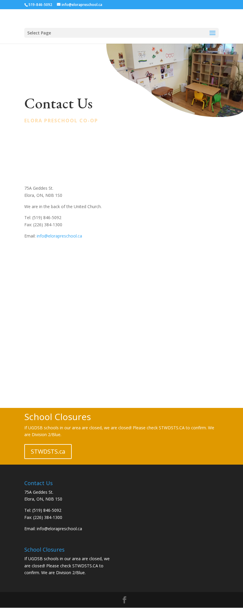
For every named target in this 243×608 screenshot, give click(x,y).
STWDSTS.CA (85, 566)
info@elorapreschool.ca (59, 236)
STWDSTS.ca (48, 451)
